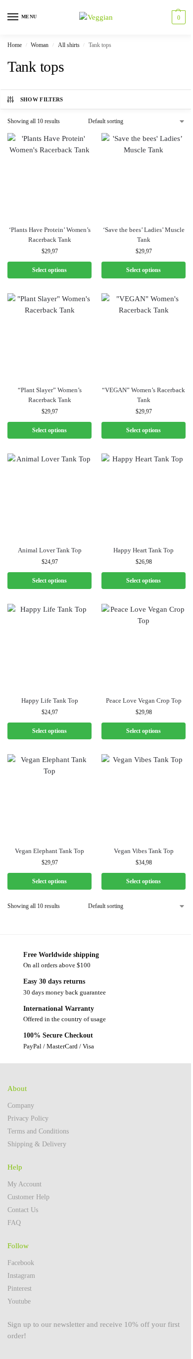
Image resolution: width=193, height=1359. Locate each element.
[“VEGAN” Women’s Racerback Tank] (143, 335)
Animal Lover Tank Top (50, 550)
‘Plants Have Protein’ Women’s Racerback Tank (50, 234)
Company (20, 1105)
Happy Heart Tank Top (143, 550)
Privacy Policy (27, 1118)
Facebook (20, 1263)
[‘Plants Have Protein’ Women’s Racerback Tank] (49, 175)
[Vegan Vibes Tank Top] (143, 796)
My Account (24, 1184)
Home (14, 45)
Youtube (19, 1301)
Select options (49, 270)
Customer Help (28, 1197)
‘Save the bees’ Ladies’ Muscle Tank (144, 234)
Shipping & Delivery (36, 1144)
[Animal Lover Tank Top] (49, 495)
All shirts (69, 45)
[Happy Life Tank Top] (49, 646)
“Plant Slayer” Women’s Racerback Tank (50, 395)
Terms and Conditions (38, 1131)
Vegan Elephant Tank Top (49, 851)
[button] (177, 17)
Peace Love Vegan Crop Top (144, 700)
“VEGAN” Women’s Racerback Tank (143, 395)
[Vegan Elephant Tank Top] (49, 796)
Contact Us (22, 1210)
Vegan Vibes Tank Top (144, 851)
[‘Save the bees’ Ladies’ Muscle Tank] (143, 175)
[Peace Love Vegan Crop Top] (143, 646)
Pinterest (19, 1288)
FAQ (14, 1222)
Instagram (21, 1275)
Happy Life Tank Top (49, 700)
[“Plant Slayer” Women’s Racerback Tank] (49, 335)
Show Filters (41, 99)
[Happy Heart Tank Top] (143, 495)
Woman (39, 45)
